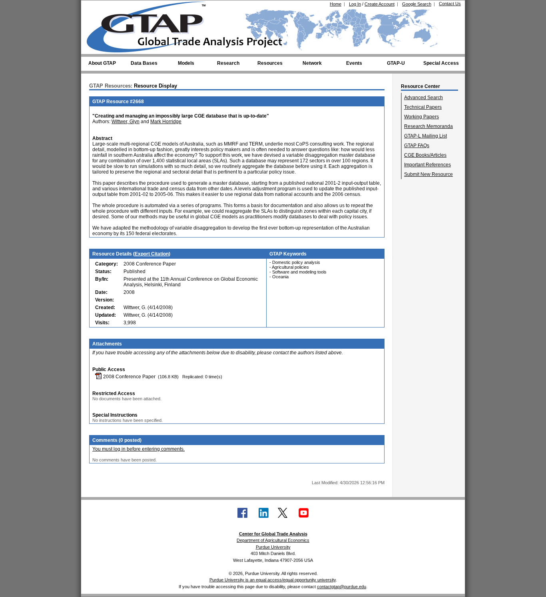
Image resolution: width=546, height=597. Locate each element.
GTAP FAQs (416, 145)
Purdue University (273, 547)
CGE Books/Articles (425, 155)
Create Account (380, 4)
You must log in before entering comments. (138, 449)
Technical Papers (423, 107)
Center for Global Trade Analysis (273, 533)
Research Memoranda (428, 126)
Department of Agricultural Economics (273, 540)
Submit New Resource (428, 174)
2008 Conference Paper (128, 376)
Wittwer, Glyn (125, 121)
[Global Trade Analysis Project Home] (151, 25)
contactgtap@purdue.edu (341, 586)
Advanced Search (423, 97)
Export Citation (152, 254)
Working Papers (421, 117)
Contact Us (450, 3)
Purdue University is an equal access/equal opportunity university (272, 579)
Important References (427, 165)
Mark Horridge (165, 121)
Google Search (416, 4)
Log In (355, 4)
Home (335, 4)
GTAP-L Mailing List (425, 136)
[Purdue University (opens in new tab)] (99, 7)
